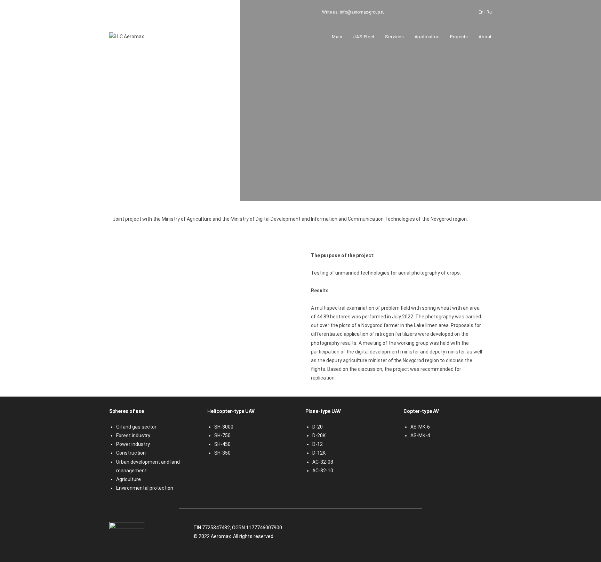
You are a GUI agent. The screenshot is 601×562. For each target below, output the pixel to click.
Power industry (133, 444)
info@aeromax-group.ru (362, 12)
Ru (489, 12)
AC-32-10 (322, 470)
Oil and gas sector (136, 427)
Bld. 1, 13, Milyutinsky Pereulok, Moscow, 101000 (181, 12)
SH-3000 (223, 427)
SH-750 (222, 435)
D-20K (319, 435)
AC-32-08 (322, 462)
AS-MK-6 (420, 427)
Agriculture (128, 479)
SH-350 (222, 453)
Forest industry (133, 435)
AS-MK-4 (420, 435)
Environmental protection (144, 488)
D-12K (319, 453)
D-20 (317, 427)
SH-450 (222, 444)
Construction (131, 453)
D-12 (317, 444)
